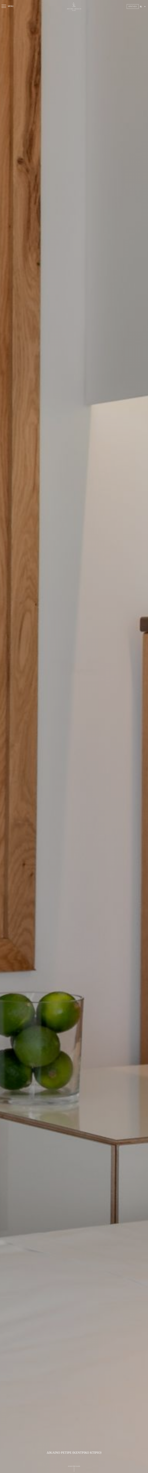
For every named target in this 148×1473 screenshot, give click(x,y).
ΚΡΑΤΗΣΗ (133, 6)
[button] (8, 6)
